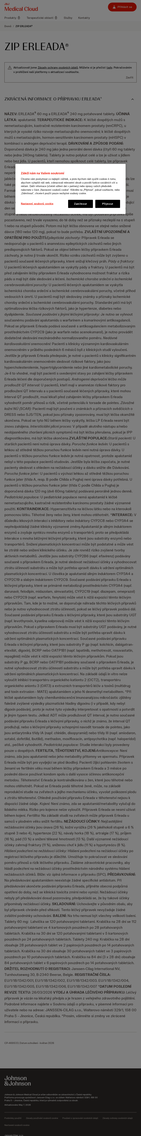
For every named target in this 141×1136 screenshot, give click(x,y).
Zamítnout (80, 203)
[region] (70, 189)
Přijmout (107, 203)
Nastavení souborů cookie (37, 203)
